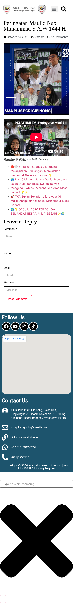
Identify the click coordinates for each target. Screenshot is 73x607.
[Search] (3, 599)
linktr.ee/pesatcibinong (25, 437)
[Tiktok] (33, 326)
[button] (54, 9)
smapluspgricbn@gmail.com (29, 427)
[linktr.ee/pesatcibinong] (5, 437)
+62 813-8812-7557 (23, 447)
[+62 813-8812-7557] (5, 447)
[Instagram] (24, 326)
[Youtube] (15, 326)
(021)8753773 (20, 457)
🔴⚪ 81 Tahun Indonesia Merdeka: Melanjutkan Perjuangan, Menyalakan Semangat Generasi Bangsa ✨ (35, 171)
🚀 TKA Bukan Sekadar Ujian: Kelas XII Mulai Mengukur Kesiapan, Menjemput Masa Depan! (40, 201)
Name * (8, 253)
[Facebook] (6, 326)
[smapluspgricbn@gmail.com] (5, 427)
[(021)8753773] (5, 457)
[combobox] (36, 484)
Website (9, 282)
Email (7, 267)
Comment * (10, 229)
